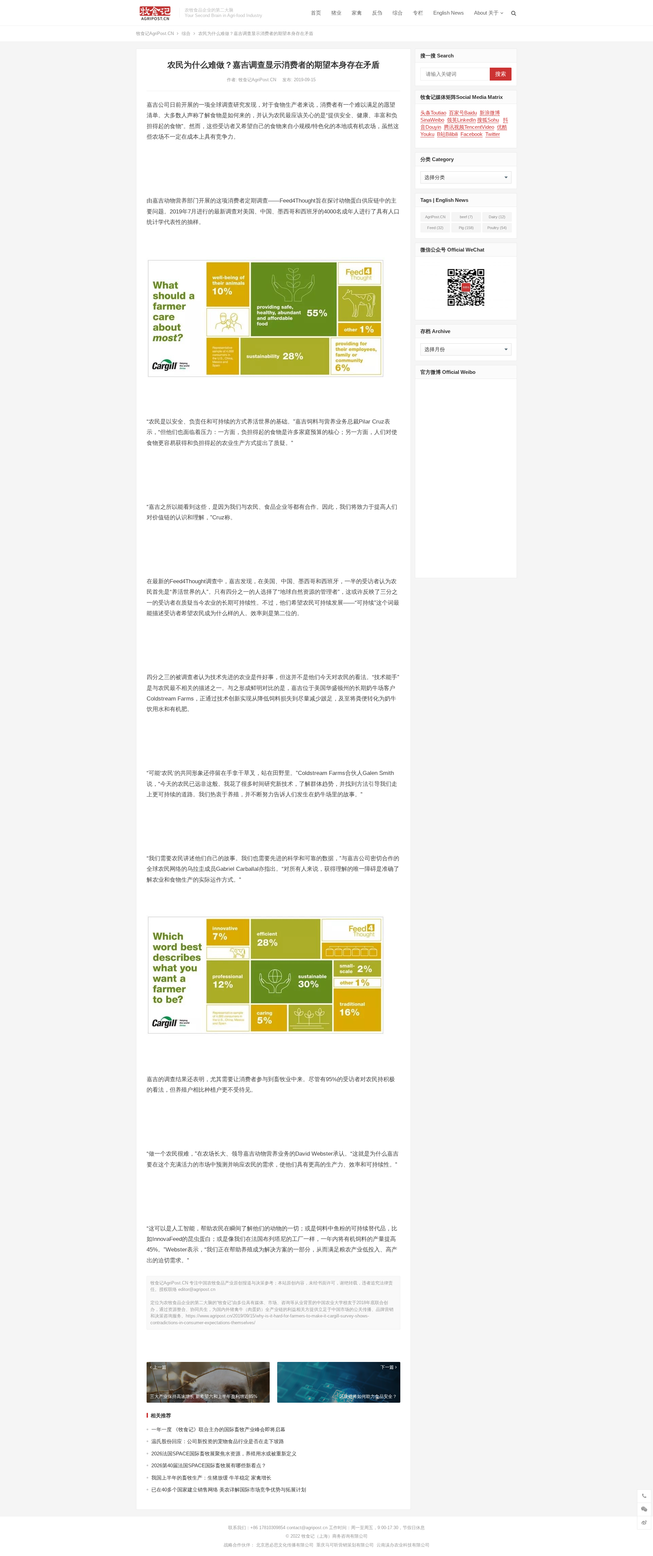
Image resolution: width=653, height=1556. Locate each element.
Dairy (497, 217)
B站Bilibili (447, 134)
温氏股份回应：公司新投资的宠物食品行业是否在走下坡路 (217, 1441)
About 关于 (486, 13)
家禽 (357, 13)
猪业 (336, 13)
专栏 (418, 13)
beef (466, 217)
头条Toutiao (433, 113)
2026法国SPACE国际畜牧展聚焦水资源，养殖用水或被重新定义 (224, 1453)
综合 (397, 13)
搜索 (500, 74)
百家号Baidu (463, 113)
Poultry (497, 228)
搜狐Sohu (488, 120)
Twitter (492, 134)
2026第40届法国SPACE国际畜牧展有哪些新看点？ (208, 1465)
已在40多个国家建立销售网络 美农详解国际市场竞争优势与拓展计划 (228, 1489)
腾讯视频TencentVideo (469, 127)
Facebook (472, 134)
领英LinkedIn (461, 120)
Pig (466, 228)
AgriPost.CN (435, 218)
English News (448, 13)
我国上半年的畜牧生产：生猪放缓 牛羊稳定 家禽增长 (211, 1478)
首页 (316, 13)
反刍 (377, 13)
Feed (435, 228)
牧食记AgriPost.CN (155, 33)
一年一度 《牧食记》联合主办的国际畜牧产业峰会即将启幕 (218, 1429)
